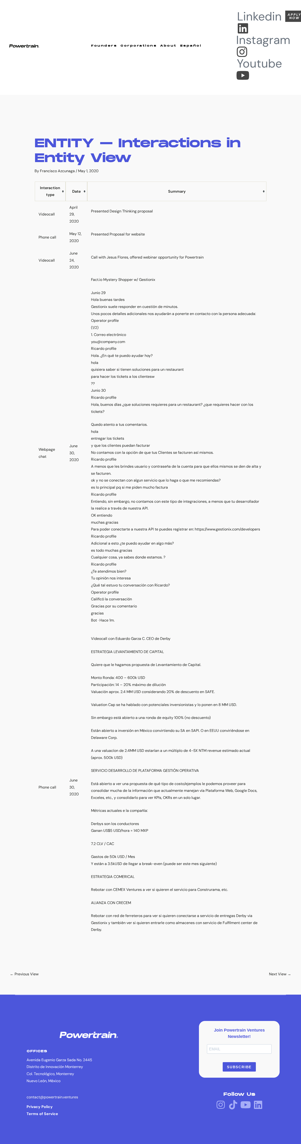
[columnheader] (50, 191)
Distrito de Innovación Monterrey (55, 1066)
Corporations (138, 46)
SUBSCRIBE (239, 1067)
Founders (104, 46)
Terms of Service (42, 1113)
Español (191, 46)
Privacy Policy (40, 1106)
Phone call (47, 237)
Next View (280, 974)
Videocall (47, 214)
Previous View (24, 974)
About (168, 46)
